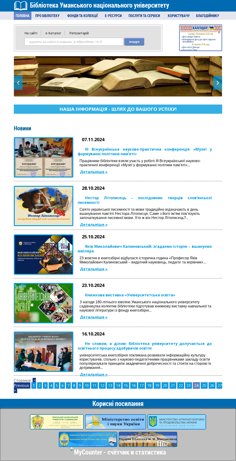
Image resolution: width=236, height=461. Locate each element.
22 (181, 385)
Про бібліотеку (47, 15)
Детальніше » (94, 171)
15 (126, 385)
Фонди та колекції (82, 15)
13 (110, 385)
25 (204, 385)
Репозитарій (79, 33)
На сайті (30, 33)
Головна (23, 15)
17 (141, 385)
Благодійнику (207, 15)
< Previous (25, 383)
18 (149, 385)
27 (220, 385)
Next (217, 83)
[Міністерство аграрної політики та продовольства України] (177, 426)
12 (102, 385)
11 (94, 385)
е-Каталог (53, 33)
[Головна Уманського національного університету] (56, 426)
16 (134, 385)
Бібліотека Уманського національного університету (99, 5)
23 (188, 385)
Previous (18, 83)
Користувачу (179, 15)
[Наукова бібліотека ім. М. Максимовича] (148, 444)
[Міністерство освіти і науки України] (116, 426)
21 (173, 385)
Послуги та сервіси (144, 15)
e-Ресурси (113, 15)
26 (212, 385)
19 (157, 385)
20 (165, 385)
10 (87, 385)
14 (118, 385)
